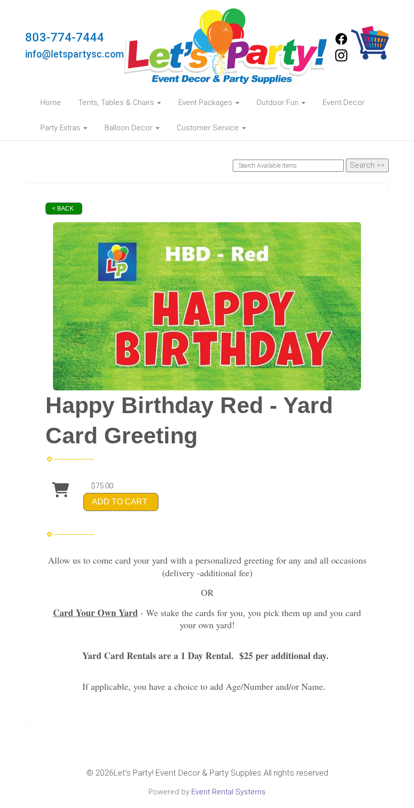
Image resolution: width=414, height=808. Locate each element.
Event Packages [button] (206, 102)
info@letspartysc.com (74, 54)
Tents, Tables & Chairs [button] (117, 102)
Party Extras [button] (61, 127)
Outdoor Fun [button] (278, 102)
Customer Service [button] (209, 127)
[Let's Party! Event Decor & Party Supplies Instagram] (341, 59)
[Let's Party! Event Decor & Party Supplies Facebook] (341, 42)
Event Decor (344, 102)
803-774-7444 (64, 37)
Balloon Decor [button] (129, 127)
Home (50, 102)
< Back (63, 208)
